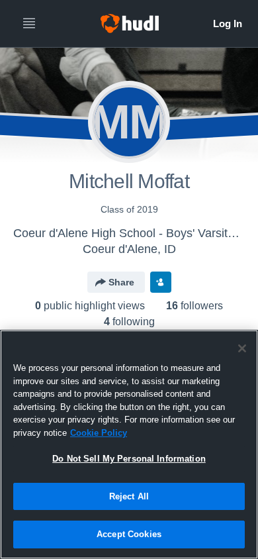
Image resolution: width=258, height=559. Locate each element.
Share (121, 282)
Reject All (129, 496)
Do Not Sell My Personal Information (129, 459)
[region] (129, 444)
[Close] (242, 348)
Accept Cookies (129, 534)
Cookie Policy (98, 433)
